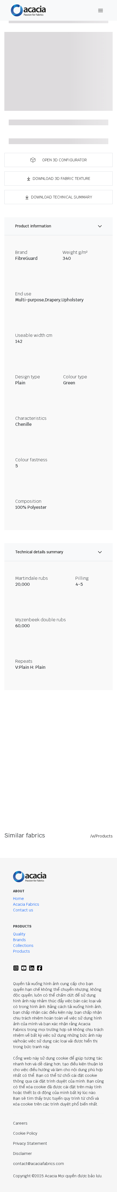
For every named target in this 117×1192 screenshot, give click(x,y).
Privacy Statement (30, 1143)
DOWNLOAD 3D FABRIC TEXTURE (61, 178)
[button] (58, 160)
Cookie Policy (25, 1133)
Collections (23, 945)
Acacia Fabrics (26, 904)
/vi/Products (101, 836)
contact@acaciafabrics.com (38, 1163)
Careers (20, 1123)
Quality (19, 934)
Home (18, 898)
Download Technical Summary (61, 197)
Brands (19, 939)
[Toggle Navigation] (100, 10)
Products (21, 951)
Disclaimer (22, 1153)
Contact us (23, 910)
